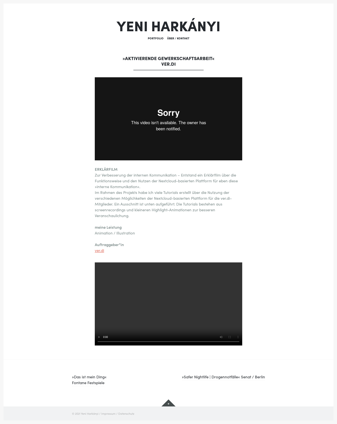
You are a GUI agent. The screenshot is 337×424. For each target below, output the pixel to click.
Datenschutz (126, 413)
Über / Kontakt (178, 38)
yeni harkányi (168, 25)
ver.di (99, 250)
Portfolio (156, 38)
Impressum (108, 413)
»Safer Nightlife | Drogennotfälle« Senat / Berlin (223, 376)
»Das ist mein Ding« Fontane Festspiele (89, 379)
